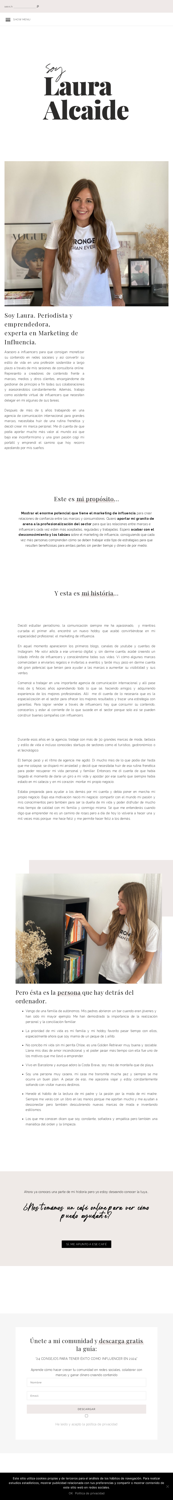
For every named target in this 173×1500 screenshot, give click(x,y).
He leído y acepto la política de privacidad (86, 1424)
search (9, 6)
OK (71, 1493)
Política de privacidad (90, 1493)
